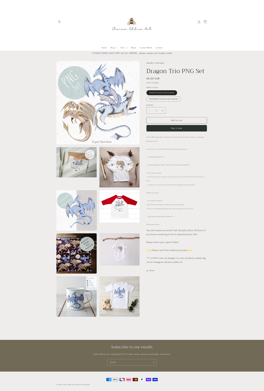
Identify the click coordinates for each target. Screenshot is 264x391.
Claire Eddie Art (69, 384)
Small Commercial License (161, 93)
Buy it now (176, 128)
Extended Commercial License (163, 99)
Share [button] (151, 270)
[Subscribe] (154, 362)
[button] (59, 22)
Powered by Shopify (82, 384)
